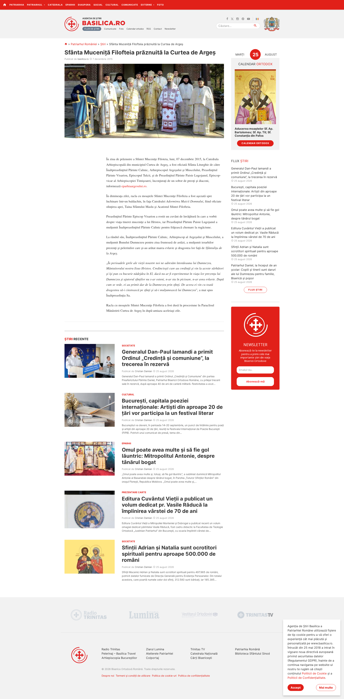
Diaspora (84, 4)
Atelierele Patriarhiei (159, 653)
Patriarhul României (84, 44)
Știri (103, 44)
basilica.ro (83, 59)
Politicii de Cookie (314, 673)
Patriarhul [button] (35, 4)
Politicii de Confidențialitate (306, 677)
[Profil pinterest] (243, 19)
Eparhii (70, 4)
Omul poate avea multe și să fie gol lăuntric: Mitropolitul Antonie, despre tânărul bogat (168, 456)
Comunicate (129, 4)
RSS (149, 28)
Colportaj (152, 658)
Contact (158, 28)
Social (98, 4)
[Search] (255, 26)
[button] (339, 4)
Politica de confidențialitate (194, 675)
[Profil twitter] (232, 19)
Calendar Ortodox (255, 143)
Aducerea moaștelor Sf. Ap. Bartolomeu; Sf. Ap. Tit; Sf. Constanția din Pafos (254, 132)
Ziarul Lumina (155, 649)
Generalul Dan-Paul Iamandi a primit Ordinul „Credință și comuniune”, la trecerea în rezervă (167, 358)
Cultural (112, 4)
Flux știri (255, 289)
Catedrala (55, 4)
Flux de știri (91, 28)
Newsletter (170, 28)
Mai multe (326, 687)
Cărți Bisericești (201, 658)
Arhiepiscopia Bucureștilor (119, 658)
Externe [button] (147, 4)
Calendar (255, 64)
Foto (160, 4)
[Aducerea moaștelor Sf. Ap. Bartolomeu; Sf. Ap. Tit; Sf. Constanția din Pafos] (255, 96)
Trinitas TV (197, 649)
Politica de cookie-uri (164, 675)
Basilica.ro (103, 23)
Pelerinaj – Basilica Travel (119, 653)
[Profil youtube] (248, 19)
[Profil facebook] (227, 19)
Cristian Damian (143, 371)
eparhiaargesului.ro (133, 186)
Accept (296, 687)
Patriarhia (16, 4)
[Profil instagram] (237, 19)
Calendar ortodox (135, 28)
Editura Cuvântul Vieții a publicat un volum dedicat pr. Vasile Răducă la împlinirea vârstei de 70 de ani (167, 504)
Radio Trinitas (111, 649)
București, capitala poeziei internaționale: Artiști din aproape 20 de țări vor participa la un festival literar (172, 407)
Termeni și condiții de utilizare (133, 675)
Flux (239, 161)
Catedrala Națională (204, 653)
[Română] (258, 19)
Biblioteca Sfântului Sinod (252, 653)
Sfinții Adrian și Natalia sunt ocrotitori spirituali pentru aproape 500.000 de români (169, 553)
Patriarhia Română (247, 649)
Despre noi (108, 675)
